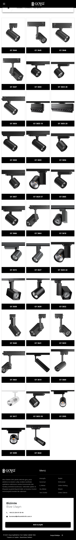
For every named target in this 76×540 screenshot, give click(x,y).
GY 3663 (13, 379)
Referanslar (61, 482)
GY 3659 (38, 160)
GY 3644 (13, 50)
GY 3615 (13, 270)
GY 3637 (38, 270)
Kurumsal (42, 482)
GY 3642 (38, 453)
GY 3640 (13, 343)
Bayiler (60, 478)
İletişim (60, 489)
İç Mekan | (28, 8)
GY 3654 (13, 123)
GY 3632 (62, 306)
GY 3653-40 (62, 87)
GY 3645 (38, 50)
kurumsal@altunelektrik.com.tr (20, 516)
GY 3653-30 (38, 416)
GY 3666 (13, 233)
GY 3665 (62, 196)
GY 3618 (62, 233)
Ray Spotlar (37, 8)
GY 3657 (13, 196)
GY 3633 (62, 343)
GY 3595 (62, 416)
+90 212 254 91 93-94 (16, 512)
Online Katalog (62, 485)
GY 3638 (13, 306)
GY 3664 (38, 233)
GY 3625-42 (62, 270)
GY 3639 (38, 306)
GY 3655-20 (62, 123)
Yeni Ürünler (43, 493)
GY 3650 (38, 87)
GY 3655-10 (38, 123)
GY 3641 (38, 343)
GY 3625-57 (38, 196)
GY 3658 (13, 160)
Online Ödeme (62, 493)
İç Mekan (42, 485)
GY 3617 (13, 416)
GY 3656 (62, 160)
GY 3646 (62, 50)
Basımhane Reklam (26, 537)
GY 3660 (62, 379)
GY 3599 (13, 453)
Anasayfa (42, 478)
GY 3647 (13, 87)
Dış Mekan (42, 489)
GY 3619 (38, 379)
